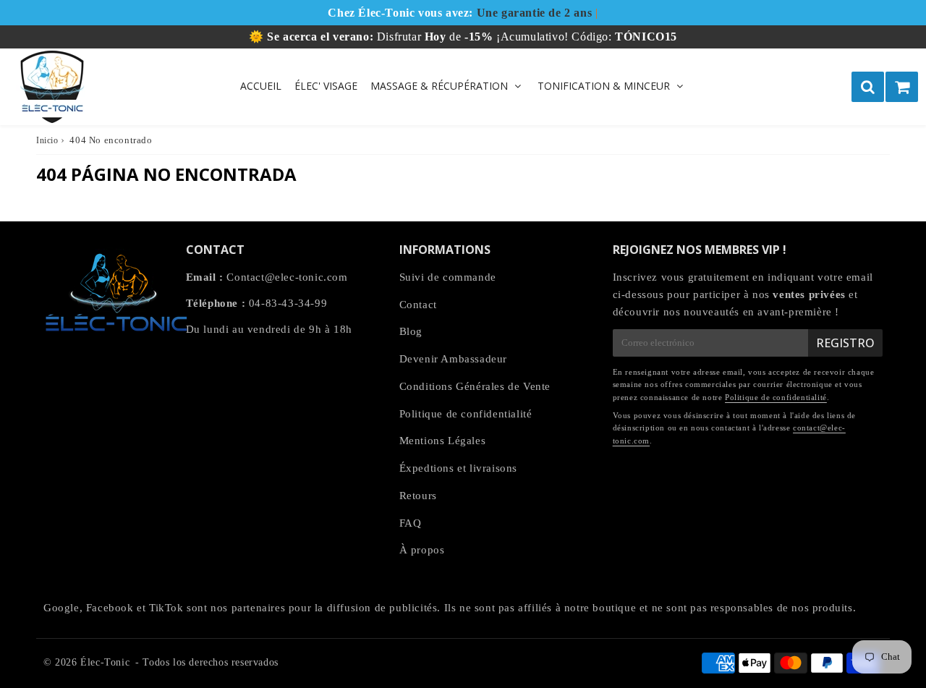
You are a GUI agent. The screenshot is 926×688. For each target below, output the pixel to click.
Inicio (47, 140)
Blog (410, 331)
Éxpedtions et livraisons (458, 468)
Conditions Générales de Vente (475, 386)
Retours (418, 495)
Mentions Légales (442, 440)
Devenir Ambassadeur (453, 359)
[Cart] (901, 87)
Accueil (260, 86)
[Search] (867, 87)
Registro (845, 343)
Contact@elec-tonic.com (286, 277)
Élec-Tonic (104, 662)
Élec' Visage (325, 86)
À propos (422, 550)
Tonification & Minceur (604, 86)
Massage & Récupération (439, 86)
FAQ (410, 523)
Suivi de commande (447, 277)
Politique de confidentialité (465, 414)
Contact (418, 304)
